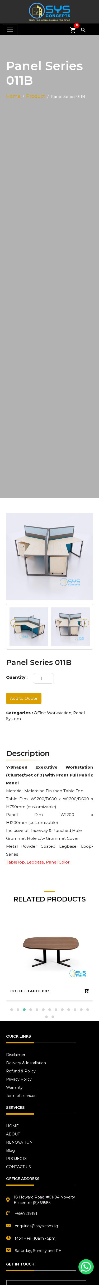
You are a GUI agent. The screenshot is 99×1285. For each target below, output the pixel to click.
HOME (12, 1126)
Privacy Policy (19, 1079)
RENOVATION (19, 1142)
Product (35, 96)
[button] (11, 1009)
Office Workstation (52, 712)
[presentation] (14, 623)
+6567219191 (26, 1213)
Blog (10, 1150)
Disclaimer (15, 1054)
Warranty (14, 1087)
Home (13, 96)
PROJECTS (16, 1158)
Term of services (21, 1095)
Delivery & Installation (26, 1063)
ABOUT (13, 1134)
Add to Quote (23, 698)
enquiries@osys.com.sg (36, 1226)
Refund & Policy (21, 1071)
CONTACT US (18, 1166)
